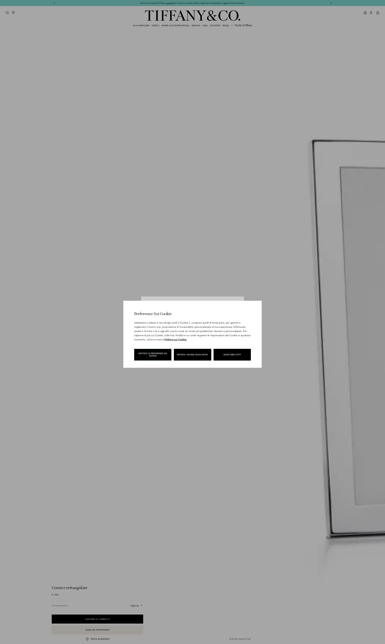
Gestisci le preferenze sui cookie (153, 354)
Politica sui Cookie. (175, 339)
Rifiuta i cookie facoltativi (192, 355)
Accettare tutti (232, 355)
